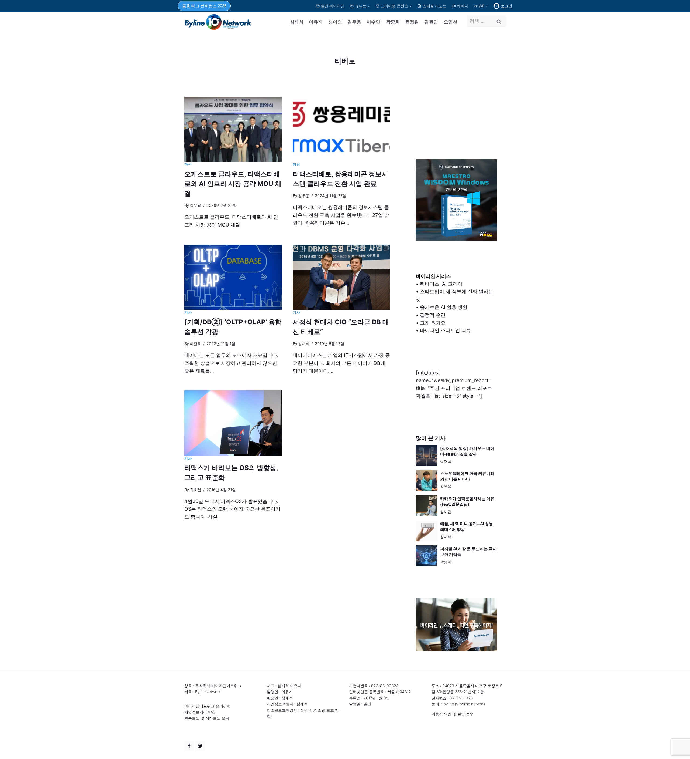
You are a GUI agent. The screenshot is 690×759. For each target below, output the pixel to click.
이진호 (195, 343)
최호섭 (195, 489)
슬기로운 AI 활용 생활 (443, 307)
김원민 (431, 22)
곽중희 (393, 22)
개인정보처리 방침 (200, 712)
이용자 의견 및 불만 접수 (453, 713)
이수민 (373, 22)
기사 (188, 313)
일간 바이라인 (332, 6)
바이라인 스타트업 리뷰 (445, 330)
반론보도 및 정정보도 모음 (206, 718)
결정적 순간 (433, 315)
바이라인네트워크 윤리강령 (207, 706)
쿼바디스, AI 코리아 (441, 284)
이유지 (316, 22)
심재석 (296, 22)
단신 (188, 165)
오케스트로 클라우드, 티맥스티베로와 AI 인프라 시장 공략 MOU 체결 (232, 183)
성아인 (335, 22)
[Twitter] (200, 746)
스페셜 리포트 (434, 6)
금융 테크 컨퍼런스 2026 (204, 6)
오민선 (450, 22)
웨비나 (462, 6)
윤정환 (412, 22)
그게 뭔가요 (433, 323)
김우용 (354, 22)
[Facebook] (189, 746)
